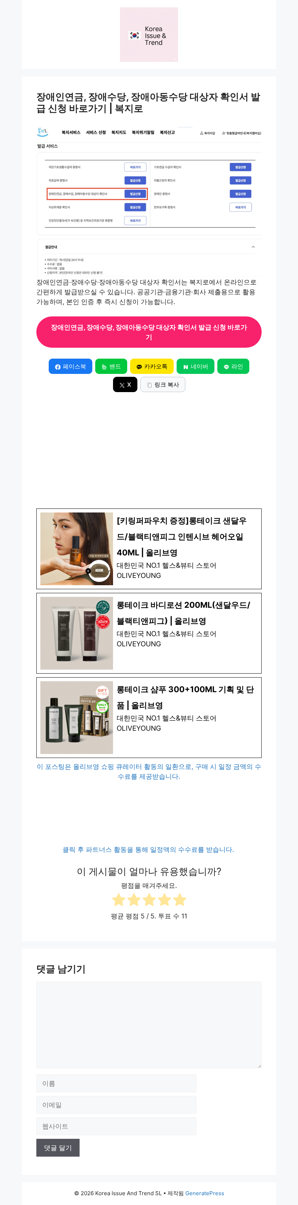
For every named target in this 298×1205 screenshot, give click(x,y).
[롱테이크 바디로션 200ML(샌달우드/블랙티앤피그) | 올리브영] (149, 633)
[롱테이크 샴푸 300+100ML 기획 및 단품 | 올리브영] (149, 718)
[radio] (118, 901)
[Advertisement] (149, 454)
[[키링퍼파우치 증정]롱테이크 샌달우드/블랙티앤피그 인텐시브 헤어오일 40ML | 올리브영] (149, 549)
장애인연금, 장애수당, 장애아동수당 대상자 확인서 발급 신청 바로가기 (149, 332)
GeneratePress (204, 1193)
